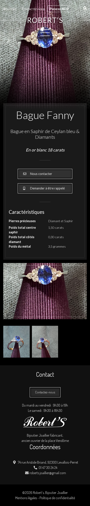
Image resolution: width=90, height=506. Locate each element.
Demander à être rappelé (47, 188)
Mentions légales (26, 498)
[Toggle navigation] (45, 32)
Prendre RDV (59, 9)
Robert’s (45, 20)
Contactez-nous (33, 9)
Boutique (10, 9)
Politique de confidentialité (57, 498)
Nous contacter (40, 174)
